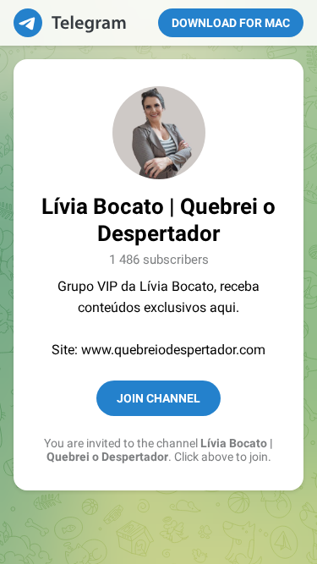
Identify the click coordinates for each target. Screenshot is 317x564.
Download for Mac (231, 23)
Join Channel (158, 398)
